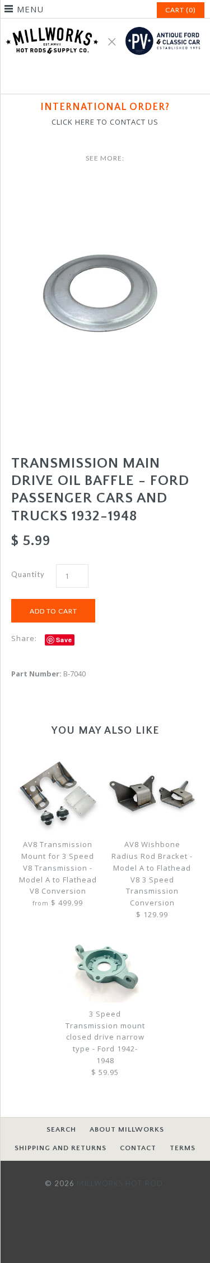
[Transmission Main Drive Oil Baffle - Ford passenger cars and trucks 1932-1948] (105, 187)
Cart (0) (180, 10)
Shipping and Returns (60, 1148)
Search (61, 1129)
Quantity (28, 574)
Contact (138, 1148)
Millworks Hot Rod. (121, 1183)
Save (64, 639)
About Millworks (127, 1129)
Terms (182, 1148)
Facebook (92, 78)
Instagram (118, 78)
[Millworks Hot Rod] (105, 24)
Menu (30, 9)
